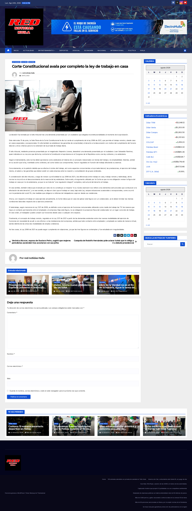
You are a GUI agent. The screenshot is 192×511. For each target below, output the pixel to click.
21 (171, 89)
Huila (142, 50)
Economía (88, 50)
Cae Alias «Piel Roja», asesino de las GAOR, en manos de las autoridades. (163, 484)
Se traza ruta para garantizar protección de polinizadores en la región (165, 507)
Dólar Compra (152, 132)
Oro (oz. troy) (151, 162)
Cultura (24, 62)
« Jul (148, 103)
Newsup (32, 493)
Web (8, 379)
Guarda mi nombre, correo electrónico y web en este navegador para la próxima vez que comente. (47, 391)
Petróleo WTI (151, 152)
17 (149, 89)
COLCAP (150, 142)
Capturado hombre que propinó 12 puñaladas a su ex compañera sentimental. (162, 488)
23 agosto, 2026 (17, 432)
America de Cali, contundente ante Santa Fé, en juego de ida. (167, 479)
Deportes (63, 50)
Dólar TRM (150, 123)
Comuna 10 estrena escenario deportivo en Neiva (25, 427)
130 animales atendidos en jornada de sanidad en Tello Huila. (127, 479)
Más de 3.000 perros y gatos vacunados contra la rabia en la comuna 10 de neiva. (161, 497)
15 (176, 85)
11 (154, 85)
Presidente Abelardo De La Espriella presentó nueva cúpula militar (27, 287)
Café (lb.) (150, 157)
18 (154, 89)
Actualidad (28, 50)
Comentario (12, 313)
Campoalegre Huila (151, 423)
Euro (148, 137)
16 (182, 85)
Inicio (16, 50)
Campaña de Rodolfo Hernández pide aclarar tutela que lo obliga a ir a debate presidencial (104, 241)
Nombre (11, 354)
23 (182, 89)
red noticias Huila (28, 73)
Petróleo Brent (152, 147)
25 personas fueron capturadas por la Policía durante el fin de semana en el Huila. (72, 429)
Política (132, 50)
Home (104, 479)
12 (160, 85)
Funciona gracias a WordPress (15, 493)
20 (165, 89)
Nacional (102, 50)
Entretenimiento (46, 50)
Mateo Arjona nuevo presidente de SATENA (72, 286)
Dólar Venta (151, 128)
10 (149, 85)
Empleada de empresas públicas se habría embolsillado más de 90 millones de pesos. (160, 493)
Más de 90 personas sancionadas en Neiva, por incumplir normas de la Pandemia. (161, 502)
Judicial (76, 50)
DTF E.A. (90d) (152, 172)
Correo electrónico (15, 366)
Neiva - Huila (12, 423)
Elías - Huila (103, 423)
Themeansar (41, 493)
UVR (148, 167)
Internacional (117, 50)
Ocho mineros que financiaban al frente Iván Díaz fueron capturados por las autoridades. (163, 429)
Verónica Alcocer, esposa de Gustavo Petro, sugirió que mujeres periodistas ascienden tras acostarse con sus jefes (41, 241)
